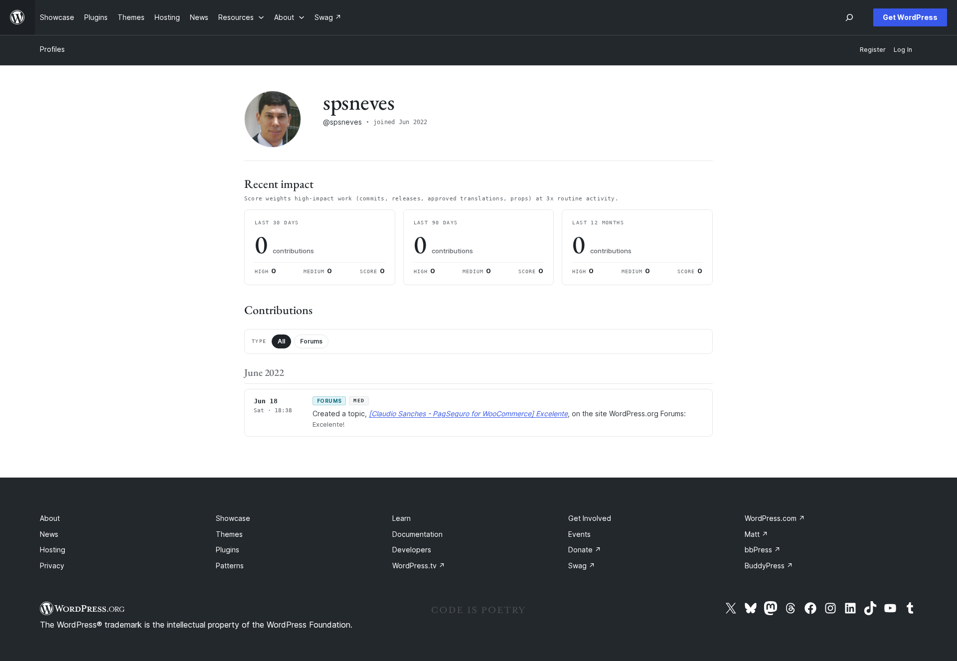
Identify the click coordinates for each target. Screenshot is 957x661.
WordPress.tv (418, 565)
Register (873, 49)
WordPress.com (775, 518)
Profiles (52, 49)
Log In (903, 49)
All (281, 341)
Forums (311, 341)
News (49, 534)
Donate (584, 549)
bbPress (763, 549)
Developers (411, 549)
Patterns (230, 565)
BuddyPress (769, 565)
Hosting (52, 549)
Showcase (233, 518)
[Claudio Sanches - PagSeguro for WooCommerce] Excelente (468, 413)
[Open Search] (849, 17)
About (50, 518)
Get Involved (589, 518)
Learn (401, 518)
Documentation (417, 534)
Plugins (227, 549)
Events (579, 534)
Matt (756, 534)
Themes (229, 534)
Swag (581, 565)
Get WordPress (910, 17)
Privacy (52, 565)
